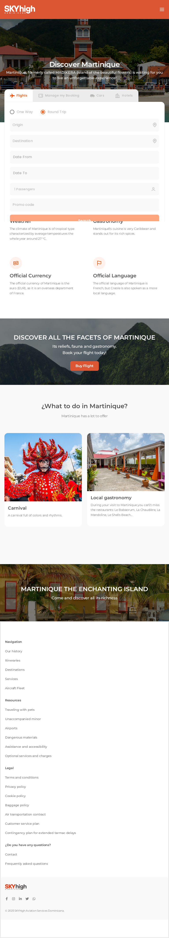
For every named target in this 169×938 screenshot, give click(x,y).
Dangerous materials (21, 737)
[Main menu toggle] (162, 9)
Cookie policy (15, 796)
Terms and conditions (21, 777)
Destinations (15, 670)
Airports (11, 728)
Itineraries (12, 660)
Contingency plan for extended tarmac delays (40, 833)
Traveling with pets (20, 710)
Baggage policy (17, 805)
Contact (11, 854)
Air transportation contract (25, 814)
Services (11, 679)
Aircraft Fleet (15, 688)
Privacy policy (15, 787)
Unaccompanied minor (23, 719)
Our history (13, 651)
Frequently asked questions (26, 864)
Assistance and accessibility (26, 747)
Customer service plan (22, 824)
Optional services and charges (28, 756)
